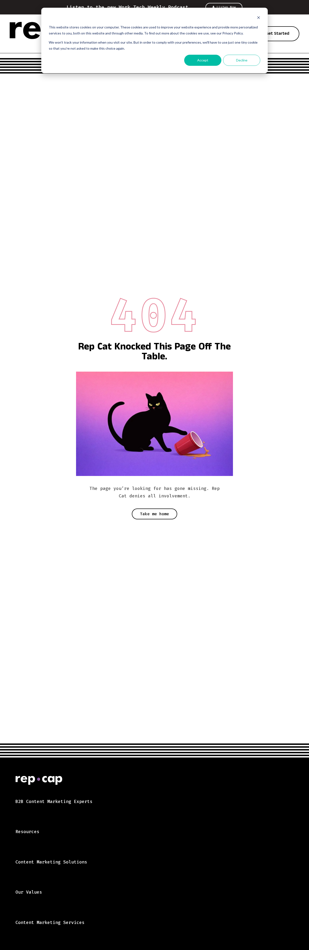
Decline (241, 60)
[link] (162, 781)
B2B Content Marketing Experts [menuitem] (53, 801)
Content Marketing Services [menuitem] (49, 922)
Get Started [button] (277, 34)
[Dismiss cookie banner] (258, 18)
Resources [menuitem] (27, 832)
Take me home (154, 513)
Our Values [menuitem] (28, 892)
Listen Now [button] (226, 7)
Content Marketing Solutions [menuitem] (51, 862)
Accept (202, 60)
